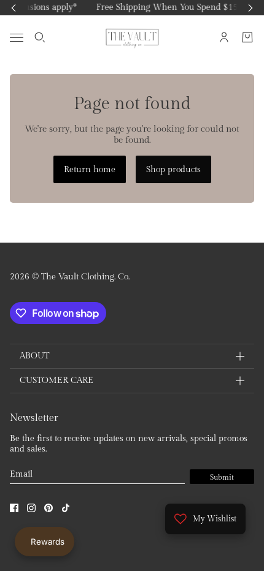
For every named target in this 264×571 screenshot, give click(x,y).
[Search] (40, 37)
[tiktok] (65, 508)
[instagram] (31, 508)
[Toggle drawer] (16, 37)
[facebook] (14, 508)
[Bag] (247, 37)
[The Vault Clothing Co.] (132, 37)
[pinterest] (48, 508)
